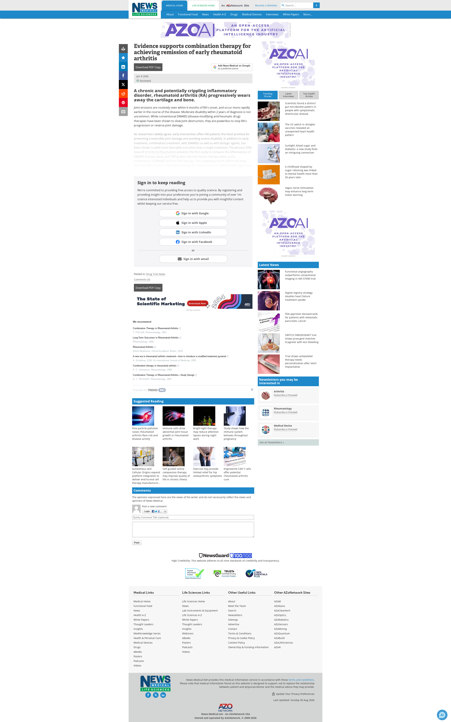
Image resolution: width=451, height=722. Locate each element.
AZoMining (280, 629)
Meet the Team (237, 606)
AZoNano (279, 606)
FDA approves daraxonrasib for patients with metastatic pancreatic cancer (301, 317)
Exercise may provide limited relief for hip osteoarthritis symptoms (207, 472)
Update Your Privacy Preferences (294, 694)
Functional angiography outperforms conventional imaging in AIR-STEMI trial (300, 275)
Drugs (137, 647)
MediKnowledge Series (147, 633)
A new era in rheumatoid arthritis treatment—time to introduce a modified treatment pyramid (179, 356)
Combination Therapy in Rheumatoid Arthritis (155, 328)
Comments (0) (142, 279)
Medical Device (283, 425)
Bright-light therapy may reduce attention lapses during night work (206, 433)
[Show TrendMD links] (252, 389)
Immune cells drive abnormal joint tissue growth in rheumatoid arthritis (176, 433)
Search (232, 610)
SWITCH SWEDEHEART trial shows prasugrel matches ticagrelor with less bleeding (302, 338)
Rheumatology (283, 408)
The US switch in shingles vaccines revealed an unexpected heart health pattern (300, 130)
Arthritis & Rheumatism (160, 152)
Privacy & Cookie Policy (241, 638)
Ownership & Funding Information (248, 647)
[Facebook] (123, 75)
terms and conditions (301, 679)
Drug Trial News (155, 274)
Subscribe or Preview (285, 395)
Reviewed (145, 80)
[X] (123, 84)
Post (137, 542)
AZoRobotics (281, 619)
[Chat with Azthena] (442, 715)
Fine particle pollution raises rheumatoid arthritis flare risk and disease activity (145, 433)
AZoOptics (280, 615)
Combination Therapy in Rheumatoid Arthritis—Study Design (163, 375)
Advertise (233, 624)
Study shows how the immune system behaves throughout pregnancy (236, 433)
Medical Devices (143, 642)
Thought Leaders (143, 624)
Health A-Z (140, 615)
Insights (138, 629)
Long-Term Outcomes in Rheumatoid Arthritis (156, 337)
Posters (138, 656)
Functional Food (143, 606)
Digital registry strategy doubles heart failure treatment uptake (299, 296)
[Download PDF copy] (123, 48)
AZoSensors (281, 624)
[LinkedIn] (123, 66)
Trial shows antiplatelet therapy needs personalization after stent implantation (300, 361)
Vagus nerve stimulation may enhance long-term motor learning (299, 191)
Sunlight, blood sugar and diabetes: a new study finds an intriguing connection (301, 149)
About (231, 601)
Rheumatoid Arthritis (143, 347)
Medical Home (174, 5)
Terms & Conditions (239, 633)
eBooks (138, 651)
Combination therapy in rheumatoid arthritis (155, 365)
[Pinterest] (123, 102)
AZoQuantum (282, 633)
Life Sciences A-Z (192, 615)
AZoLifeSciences (283, 642)
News (137, 610)
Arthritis (279, 391)
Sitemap (233, 619)
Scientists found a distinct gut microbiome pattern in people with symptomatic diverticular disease (300, 108)
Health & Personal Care (147, 638)
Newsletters (235, 615)
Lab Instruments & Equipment (200, 610)
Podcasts (139, 661)
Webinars (187, 633)
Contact (232, 629)
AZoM (277, 601)
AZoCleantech (282, 610)
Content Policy (236, 642)
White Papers (141, 619)
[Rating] (123, 57)
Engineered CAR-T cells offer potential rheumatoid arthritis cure (237, 474)
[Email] (123, 111)
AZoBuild (279, 638)
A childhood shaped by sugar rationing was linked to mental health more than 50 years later (301, 172)
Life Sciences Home (203, 5)
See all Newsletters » (272, 442)
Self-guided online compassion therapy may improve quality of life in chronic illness (176, 474)
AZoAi (277, 647)
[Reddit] (123, 93)
